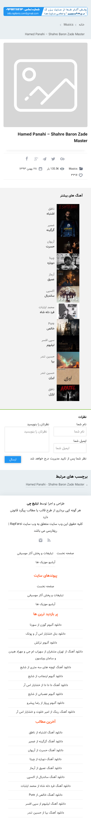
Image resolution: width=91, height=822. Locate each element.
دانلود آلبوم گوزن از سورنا (45, 624)
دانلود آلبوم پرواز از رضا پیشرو (45, 703)
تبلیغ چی (33, 503)
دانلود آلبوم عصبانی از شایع (45, 694)
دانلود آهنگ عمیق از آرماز (46, 768)
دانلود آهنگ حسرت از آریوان (45, 750)
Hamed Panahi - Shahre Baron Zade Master (55, 484)
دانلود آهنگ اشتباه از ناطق (45, 732)
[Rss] (49, 540)
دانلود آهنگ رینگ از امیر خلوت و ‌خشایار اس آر (45, 711)
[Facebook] (26, 158)
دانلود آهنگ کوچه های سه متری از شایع (45, 667)
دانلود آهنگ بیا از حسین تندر (45, 812)
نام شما (81, 424)
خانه (81, 24)
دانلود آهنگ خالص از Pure (45, 794)
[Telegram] (44, 158)
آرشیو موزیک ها (45, 562)
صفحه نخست (65, 553)
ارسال (12, 459)
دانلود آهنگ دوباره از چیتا (45, 759)
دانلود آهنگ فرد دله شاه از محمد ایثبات (45, 786)
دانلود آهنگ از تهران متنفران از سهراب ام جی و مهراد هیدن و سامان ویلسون (46, 655)
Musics (69, 24)
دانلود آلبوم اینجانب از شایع (45, 676)
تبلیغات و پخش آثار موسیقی (35, 553)
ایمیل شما (80, 441)
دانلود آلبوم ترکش (45, 642)
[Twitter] (53, 158)
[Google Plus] (35, 158)
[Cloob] (62, 158)
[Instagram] (40, 540)
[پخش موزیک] (46, 17)
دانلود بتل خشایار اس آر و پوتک (45, 633)
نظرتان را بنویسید (38, 424)
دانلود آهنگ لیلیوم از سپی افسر (45, 803)
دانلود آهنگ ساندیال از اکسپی (45, 777)
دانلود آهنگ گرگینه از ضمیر (45, 741)
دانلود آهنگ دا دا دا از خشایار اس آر (45, 685)
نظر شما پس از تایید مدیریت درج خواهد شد (58, 458)
